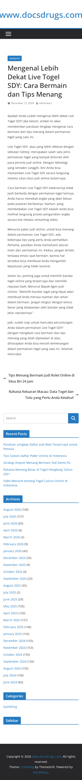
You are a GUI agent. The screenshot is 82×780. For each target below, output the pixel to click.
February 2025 (13, 627)
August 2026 (12, 509)
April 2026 (10, 530)
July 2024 (9, 675)
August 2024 (12, 668)
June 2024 (10, 682)
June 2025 (10, 599)
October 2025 (12, 572)
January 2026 (12, 551)
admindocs (45, 103)
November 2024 (14, 648)
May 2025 (10, 606)
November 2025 (14, 565)
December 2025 (14, 558)
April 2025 (10, 613)
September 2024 (14, 661)
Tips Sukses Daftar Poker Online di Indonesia (35, 456)
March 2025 (11, 620)
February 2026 (13, 544)
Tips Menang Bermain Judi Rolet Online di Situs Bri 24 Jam (41, 378)
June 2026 (10, 523)
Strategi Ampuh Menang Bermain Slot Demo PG (36, 463)
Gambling (14, 58)
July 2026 (9, 516)
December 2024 (14, 641)
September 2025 (14, 579)
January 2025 (12, 634)
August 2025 (12, 585)
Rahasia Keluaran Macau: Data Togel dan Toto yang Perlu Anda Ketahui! (41, 394)
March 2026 (11, 537)
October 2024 (12, 655)
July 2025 (9, 592)
